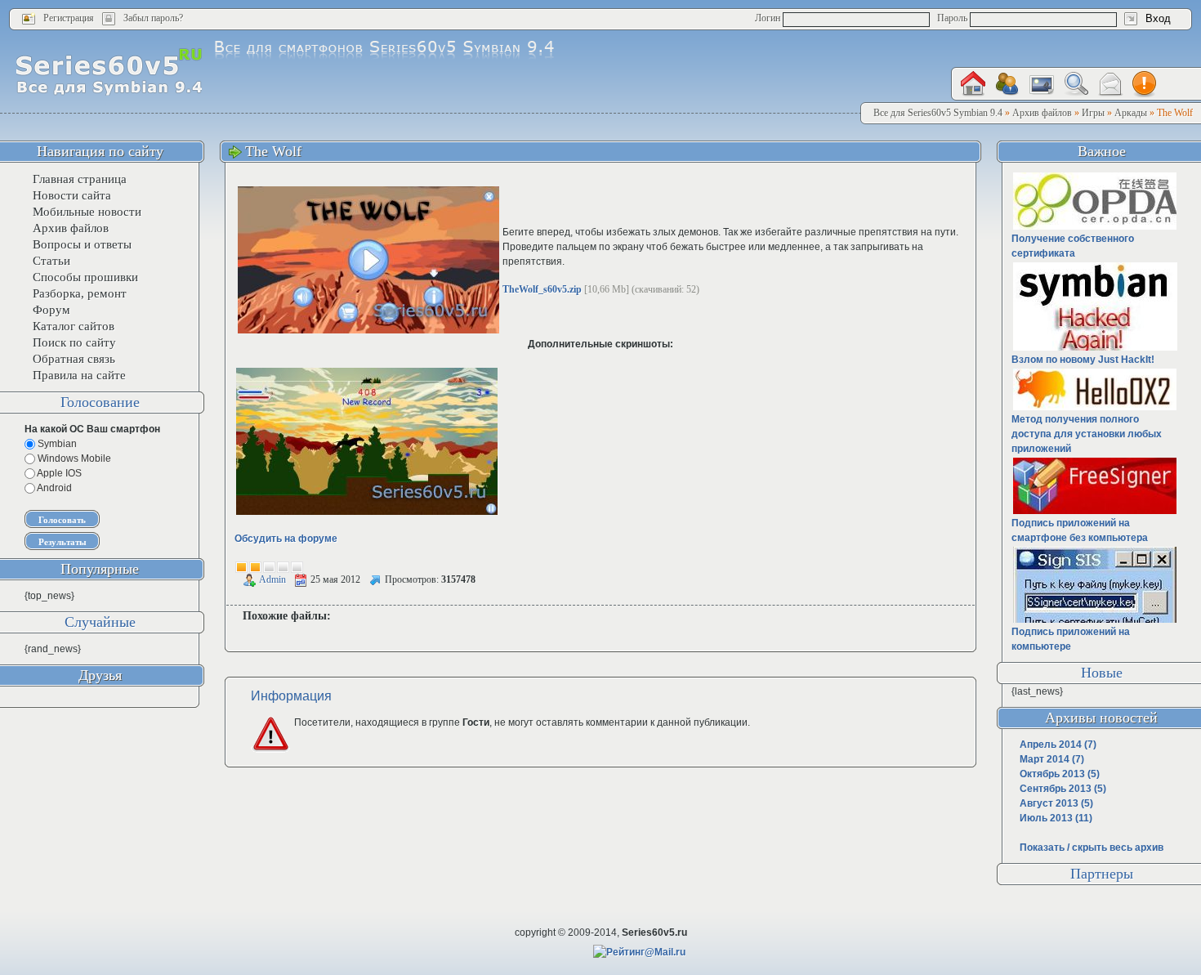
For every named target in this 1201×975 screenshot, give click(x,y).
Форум (51, 309)
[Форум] (1007, 84)
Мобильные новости (87, 211)
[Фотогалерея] (1042, 84)
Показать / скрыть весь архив (1091, 847)
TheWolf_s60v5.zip (542, 289)
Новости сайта (72, 195)
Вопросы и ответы (82, 244)
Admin (272, 579)
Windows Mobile (73, 458)
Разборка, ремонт (80, 293)
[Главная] (973, 83)
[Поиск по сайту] (1076, 83)
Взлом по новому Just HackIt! (1082, 359)
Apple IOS (58, 473)
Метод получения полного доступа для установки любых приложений (1086, 434)
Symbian (56, 443)
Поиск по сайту (74, 342)
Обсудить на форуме (285, 538)
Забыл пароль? (153, 18)
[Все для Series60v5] (109, 71)
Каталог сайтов (73, 326)
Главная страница (80, 179)
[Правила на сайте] (1145, 84)
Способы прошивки (85, 277)
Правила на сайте (79, 375)
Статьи (51, 260)
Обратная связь (74, 358)
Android (53, 488)
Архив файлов (71, 228)
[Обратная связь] (1110, 84)
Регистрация (68, 18)
